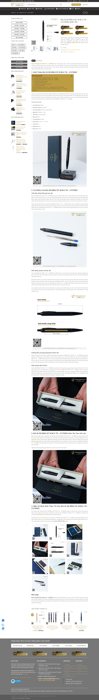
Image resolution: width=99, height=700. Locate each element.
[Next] (56, 31)
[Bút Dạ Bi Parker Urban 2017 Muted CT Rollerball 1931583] (52, 617)
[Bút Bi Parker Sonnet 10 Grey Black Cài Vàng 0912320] (66, 617)
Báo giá (79, 670)
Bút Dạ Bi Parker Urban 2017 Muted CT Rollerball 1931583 (52, 628)
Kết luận (35, 90)
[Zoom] (33, 43)
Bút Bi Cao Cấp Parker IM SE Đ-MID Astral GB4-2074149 (81, 628)
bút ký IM (79, 195)
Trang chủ (13, 12)
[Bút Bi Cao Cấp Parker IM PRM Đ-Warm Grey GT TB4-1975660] (38, 617)
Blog (72, 8)
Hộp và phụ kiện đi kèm (40, 85)
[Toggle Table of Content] (70, 76)
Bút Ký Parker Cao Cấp (21, 12)
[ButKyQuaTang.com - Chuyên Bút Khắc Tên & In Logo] (18, 4)
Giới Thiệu (31, 8)
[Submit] (61, 4)
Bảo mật (67, 672)
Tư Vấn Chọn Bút (50, 8)
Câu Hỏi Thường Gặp (63, 8)
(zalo (66, 521)
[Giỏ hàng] (87, 1)
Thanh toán (67, 675)
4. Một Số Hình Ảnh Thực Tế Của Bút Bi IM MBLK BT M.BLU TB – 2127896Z (50, 88)
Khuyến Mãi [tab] (39, 60)
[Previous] (33, 31)
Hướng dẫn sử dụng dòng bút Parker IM (43, 84)
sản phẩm (40, 514)
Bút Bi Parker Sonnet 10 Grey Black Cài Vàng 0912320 (66, 628)
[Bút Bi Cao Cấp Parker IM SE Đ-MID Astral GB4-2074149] (81, 617)
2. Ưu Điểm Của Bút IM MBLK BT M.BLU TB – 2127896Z (45, 79)
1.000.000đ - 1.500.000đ (67, 52)
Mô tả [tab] (33, 60)
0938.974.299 (75, 42)
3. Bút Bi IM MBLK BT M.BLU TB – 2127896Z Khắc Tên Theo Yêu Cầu (48, 87)
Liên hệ (78, 8)
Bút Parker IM (30, 12)
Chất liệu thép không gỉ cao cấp (41, 81)
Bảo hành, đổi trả (69, 667)
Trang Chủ (23, 8)
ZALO (62, 42)
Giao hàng (67, 670)
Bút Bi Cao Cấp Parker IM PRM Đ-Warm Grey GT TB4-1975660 (38, 628)
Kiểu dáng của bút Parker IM (41, 82)
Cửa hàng (79, 664)
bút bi (73, 52)
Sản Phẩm (39, 8)
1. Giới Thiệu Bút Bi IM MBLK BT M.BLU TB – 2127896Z (45, 78)
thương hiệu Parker (63, 94)
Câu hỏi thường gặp (81, 667)
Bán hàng (67, 664)
